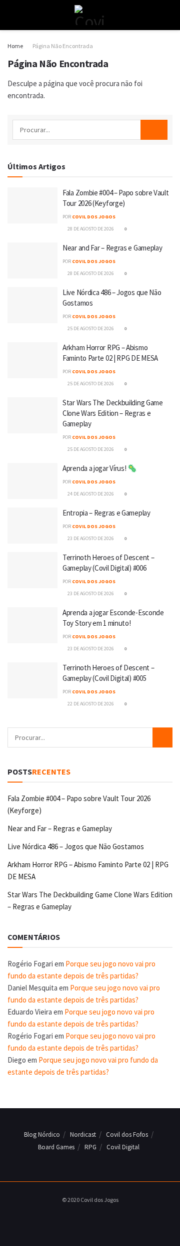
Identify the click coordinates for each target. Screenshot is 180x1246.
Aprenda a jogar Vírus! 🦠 (99, 468)
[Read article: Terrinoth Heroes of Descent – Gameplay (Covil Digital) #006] (33, 570)
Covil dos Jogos (94, 216)
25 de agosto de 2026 (90, 328)
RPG (90, 1147)
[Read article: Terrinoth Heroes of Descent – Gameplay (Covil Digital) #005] (33, 680)
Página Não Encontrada (62, 46)
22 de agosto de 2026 (90, 703)
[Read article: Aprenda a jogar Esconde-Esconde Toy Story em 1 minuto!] (33, 625)
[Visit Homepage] (89, 15)
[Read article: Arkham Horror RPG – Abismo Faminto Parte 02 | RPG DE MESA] (33, 360)
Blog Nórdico (42, 1134)
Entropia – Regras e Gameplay (106, 513)
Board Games (56, 1147)
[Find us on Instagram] (87, 1220)
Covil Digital (123, 1147)
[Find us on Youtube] (99, 1220)
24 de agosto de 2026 (90, 493)
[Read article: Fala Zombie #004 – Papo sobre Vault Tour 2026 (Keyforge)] (33, 205)
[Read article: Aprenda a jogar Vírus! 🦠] (33, 481)
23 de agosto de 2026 (90, 538)
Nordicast (83, 1134)
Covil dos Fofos (127, 1134)
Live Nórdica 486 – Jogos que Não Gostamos (76, 846)
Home (15, 46)
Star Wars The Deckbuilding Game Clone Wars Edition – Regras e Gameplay (112, 413)
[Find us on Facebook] (76, 1220)
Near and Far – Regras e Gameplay (112, 248)
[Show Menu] (12, 15)
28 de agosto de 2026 (90, 228)
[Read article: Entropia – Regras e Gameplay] (33, 526)
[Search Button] (168, 15)
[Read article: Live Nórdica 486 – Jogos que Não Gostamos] (33, 305)
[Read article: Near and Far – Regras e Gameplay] (33, 260)
